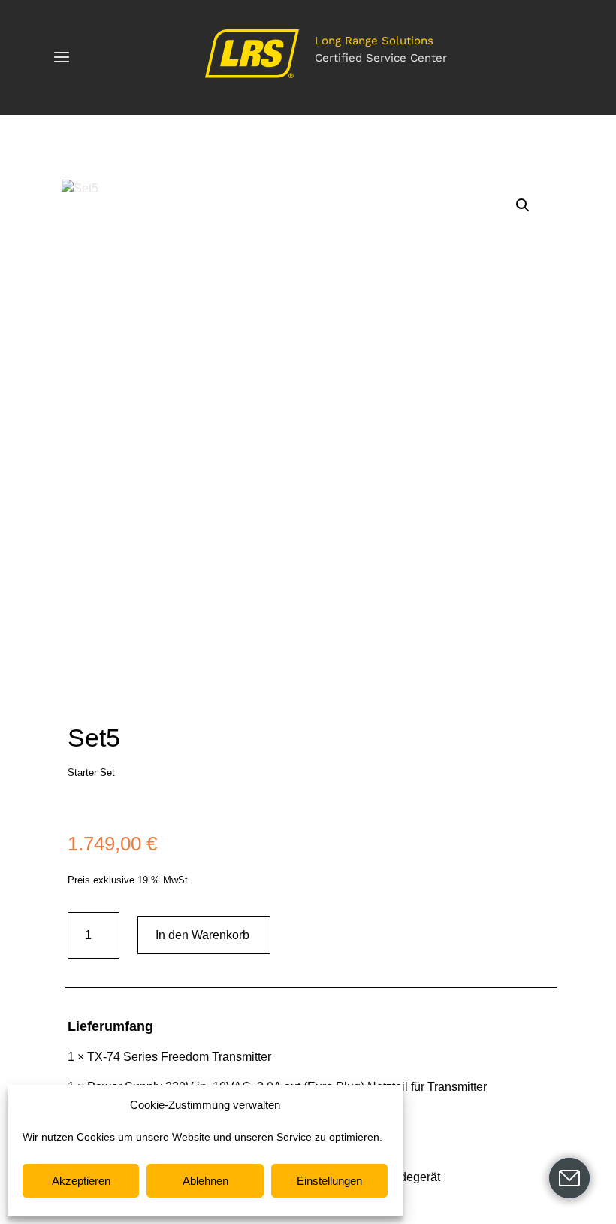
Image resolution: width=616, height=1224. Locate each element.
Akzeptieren (81, 1180)
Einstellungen (329, 1180)
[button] (522, 205)
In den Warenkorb (202, 935)
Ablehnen (205, 1180)
